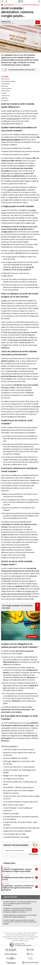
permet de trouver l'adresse (19, 332)
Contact (9, 935)
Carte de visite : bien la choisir (14, 834)
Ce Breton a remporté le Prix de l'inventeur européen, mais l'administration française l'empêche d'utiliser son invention (17, 910)
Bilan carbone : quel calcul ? (13, 805)
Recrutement (16, 935)
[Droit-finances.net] (30, 954)
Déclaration (4, 86)
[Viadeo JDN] (30, 958)
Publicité (34, 933)
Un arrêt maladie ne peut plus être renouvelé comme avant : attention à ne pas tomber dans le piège (19, 922)
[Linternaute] (10, 954)
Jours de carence (6, 88)
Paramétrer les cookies (10, 936)
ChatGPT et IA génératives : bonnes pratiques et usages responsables (17, 869)
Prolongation (5, 100)
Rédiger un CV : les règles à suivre (16, 775)
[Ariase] (10, 962)
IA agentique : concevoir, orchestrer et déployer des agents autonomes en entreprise (18, 887)
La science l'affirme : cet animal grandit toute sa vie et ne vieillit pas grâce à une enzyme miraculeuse (19, 903)
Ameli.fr (4, 300)
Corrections (10, 938)
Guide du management (31, 5)
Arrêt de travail (5, 79)
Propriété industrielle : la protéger (16, 837)
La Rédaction (6, 21)
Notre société (27, 933)
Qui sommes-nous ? (10, 933)
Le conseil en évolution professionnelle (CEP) (20, 802)
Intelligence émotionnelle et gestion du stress (18, 877)
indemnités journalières (10, 139)
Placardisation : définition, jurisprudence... (18, 787)
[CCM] (30, 950)
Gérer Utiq (21, 936)
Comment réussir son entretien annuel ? (19, 749)
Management (10, 5)
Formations (9, 863)
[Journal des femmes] (10, 950)
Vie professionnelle (9, 746)
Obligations (4, 98)
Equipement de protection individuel (17, 831)
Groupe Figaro (30, 938)
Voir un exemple (33, 854)
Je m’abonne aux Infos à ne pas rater (21, 69)
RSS (36, 936)
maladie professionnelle (16, 190)
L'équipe (20, 933)
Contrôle (3, 93)
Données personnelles (28, 935)
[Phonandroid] (30, 962)
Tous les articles (29, 936)
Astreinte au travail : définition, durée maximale (21, 828)
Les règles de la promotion (13, 779)
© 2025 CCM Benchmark (20, 940)
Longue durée (5, 95)
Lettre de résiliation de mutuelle (15, 758)
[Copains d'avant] (10, 958)
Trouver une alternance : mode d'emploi (18, 767)
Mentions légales (20, 938)
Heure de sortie (5, 90)
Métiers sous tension (11, 813)
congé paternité (12, 118)
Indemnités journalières (8, 81)
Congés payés (5, 83)
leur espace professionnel (20, 340)
